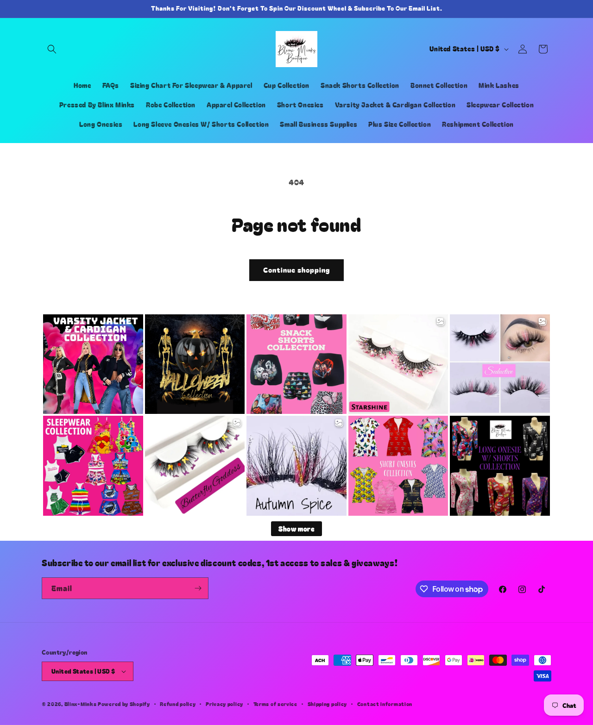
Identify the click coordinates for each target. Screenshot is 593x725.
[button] (52, 49)
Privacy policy (224, 703)
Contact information (384, 703)
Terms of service (275, 703)
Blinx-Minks (80, 703)
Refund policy (178, 703)
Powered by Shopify (124, 703)
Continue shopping (296, 270)
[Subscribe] (198, 588)
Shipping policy (327, 703)
